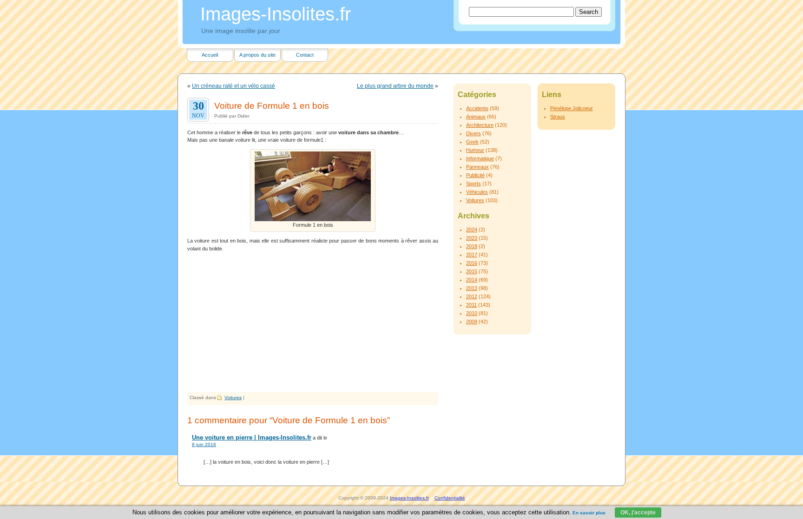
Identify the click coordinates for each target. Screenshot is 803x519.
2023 (471, 238)
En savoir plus (589, 512)
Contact (305, 55)
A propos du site (257, 55)
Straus (557, 116)
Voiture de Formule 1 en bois (271, 105)
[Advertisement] (312, 322)
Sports (473, 183)
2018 (471, 246)
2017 (471, 254)
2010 (471, 313)
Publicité (475, 175)
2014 (471, 279)
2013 (471, 288)
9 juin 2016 (204, 444)
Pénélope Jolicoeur (571, 108)
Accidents (477, 108)
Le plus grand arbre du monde (395, 86)
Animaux (476, 116)
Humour (475, 150)
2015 (471, 271)
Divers (473, 133)
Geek (472, 142)
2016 (471, 263)
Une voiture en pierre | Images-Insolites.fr (251, 437)
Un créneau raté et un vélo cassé (233, 86)
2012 (471, 296)
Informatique (480, 158)
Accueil (210, 55)
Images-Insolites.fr (275, 14)
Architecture (480, 125)
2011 (471, 305)
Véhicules (477, 192)
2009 (471, 321)
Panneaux (477, 167)
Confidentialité (449, 497)
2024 (471, 229)
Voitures (233, 397)
